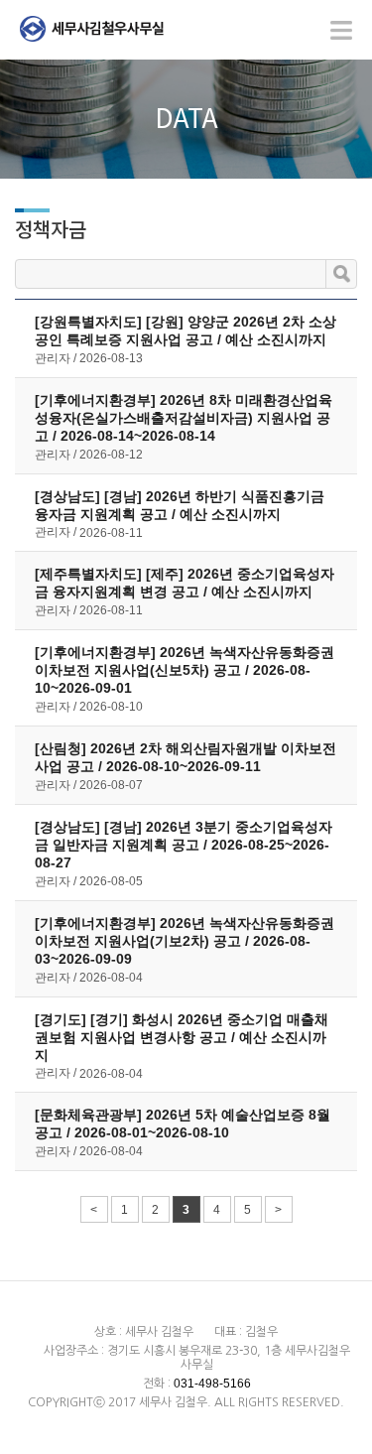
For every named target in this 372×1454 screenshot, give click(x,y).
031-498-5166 (212, 1383)
